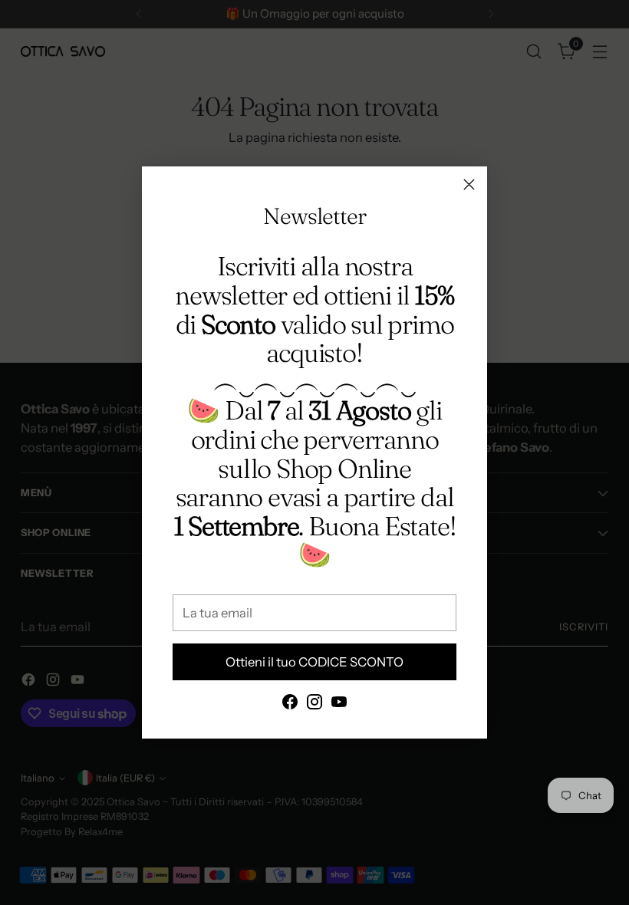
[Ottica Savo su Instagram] (314, 704)
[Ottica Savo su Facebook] (290, 704)
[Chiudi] (469, 184)
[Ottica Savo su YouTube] (339, 704)
